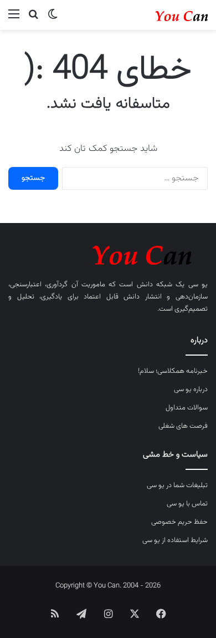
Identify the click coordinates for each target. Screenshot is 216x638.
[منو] (13, 19)
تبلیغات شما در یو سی (177, 485)
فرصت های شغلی (183, 426)
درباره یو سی (191, 389)
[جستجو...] (33, 19)
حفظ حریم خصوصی (179, 522)
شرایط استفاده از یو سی (175, 540)
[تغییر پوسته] (52, 19)
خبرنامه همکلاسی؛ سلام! (173, 371)
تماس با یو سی (187, 503)
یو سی (198, 284)
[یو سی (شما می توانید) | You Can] (108, 253)
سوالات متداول (187, 407)
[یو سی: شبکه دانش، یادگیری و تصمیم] (163, 15)
